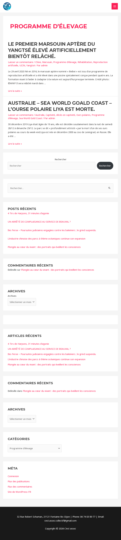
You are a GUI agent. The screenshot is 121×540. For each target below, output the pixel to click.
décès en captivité (65, 114)
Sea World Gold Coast (30, 118)
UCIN (22, 65)
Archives (12, 295)
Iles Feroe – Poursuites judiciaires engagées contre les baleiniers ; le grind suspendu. (52, 230)
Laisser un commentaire (20, 62)
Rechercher (60, 159)
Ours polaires (83, 114)
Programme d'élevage (64, 62)
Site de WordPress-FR (19, 491)
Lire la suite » (15, 90)
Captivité (50, 114)
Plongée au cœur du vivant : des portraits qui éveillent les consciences (44, 246)
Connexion (13, 476)
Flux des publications (19, 481)
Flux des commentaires (20, 486)
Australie (39, 114)
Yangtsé (30, 65)
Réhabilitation (85, 62)
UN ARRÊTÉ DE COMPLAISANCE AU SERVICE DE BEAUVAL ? (39, 221)
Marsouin (47, 62)
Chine (38, 62)
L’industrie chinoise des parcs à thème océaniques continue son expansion (46, 238)
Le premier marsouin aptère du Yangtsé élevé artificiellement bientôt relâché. (52, 50)
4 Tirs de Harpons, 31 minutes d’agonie (28, 213)
